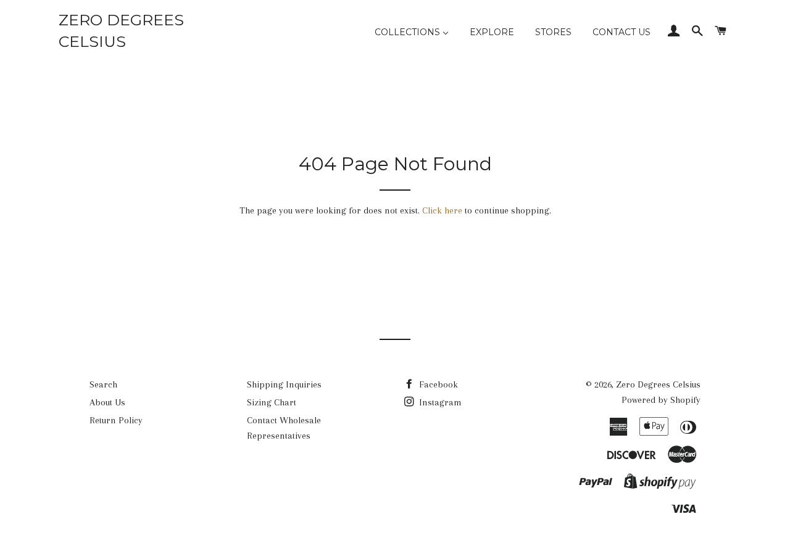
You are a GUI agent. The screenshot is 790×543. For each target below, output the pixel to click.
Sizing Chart (271, 402)
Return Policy (116, 420)
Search (103, 384)
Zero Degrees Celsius (121, 30)
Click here (442, 210)
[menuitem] (411, 33)
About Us (107, 402)
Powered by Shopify (661, 399)
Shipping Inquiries (284, 384)
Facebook (437, 384)
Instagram (439, 402)
